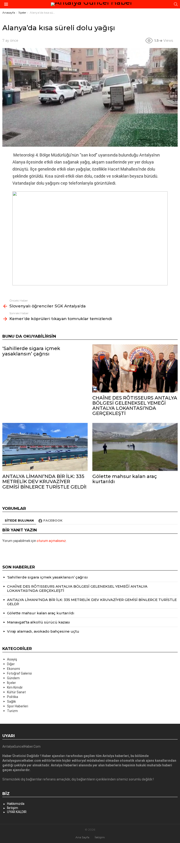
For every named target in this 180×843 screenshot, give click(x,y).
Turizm (12, 711)
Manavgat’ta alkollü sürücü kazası (38, 622)
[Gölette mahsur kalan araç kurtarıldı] (135, 447)
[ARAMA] (176, 4)
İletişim (12, 808)
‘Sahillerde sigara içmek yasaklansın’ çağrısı (31, 351)
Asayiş (12, 659)
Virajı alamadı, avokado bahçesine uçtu (43, 631)
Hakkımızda (15, 804)
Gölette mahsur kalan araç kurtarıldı (124, 479)
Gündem (13, 678)
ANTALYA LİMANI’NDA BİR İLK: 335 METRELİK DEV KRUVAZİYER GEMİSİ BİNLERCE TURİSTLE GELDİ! (44, 481)
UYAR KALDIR (16, 812)
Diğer (11, 664)
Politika (12, 697)
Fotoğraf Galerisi (19, 673)
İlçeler (11, 683)
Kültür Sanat (16, 692)
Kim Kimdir (15, 687)
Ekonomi (13, 669)
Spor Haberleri (17, 706)
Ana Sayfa (82, 837)
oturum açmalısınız (51, 541)
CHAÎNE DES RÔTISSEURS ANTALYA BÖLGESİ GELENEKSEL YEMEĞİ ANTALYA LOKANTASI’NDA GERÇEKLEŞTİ (134, 405)
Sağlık (11, 701)
